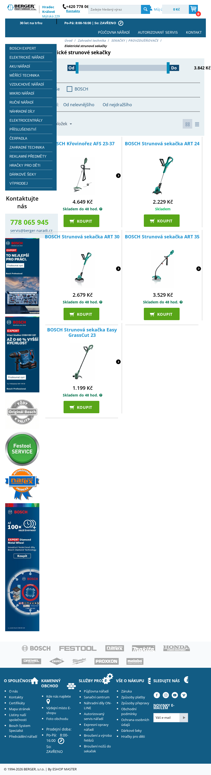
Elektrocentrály (26, 120)
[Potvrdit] (184, 717)
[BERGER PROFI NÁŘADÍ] (22, 8)
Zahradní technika (92, 40)
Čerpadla (18, 138)
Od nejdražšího (117, 104)
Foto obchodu (57, 718)
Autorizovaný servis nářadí (94, 716)
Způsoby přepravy (135, 703)
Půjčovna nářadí (114, 32)
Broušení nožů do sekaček (97, 748)
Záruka (126, 691)
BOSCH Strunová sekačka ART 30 (82, 237)
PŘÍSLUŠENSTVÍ (23, 129)
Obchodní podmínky (129, 711)
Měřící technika (24, 75)
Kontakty (16, 697)
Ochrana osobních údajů (135, 722)
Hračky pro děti (25, 165)
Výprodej (19, 183)
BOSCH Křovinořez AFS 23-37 (82, 144)
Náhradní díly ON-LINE (97, 705)
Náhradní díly (22, 111)
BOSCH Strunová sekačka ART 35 (162, 237)
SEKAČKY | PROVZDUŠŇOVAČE (134, 40)
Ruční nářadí (21, 102)
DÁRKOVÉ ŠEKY (23, 174)
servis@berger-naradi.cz (31, 230)
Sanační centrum (97, 697)
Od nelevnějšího (78, 104)
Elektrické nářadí (27, 57)
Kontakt (194, 32)
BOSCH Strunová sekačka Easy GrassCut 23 (82, 332)
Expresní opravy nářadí (96, 727)
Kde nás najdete (58, 696)
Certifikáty (17, 703)
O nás (13, 691)
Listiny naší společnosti (18, 717)
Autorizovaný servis (158, 32)
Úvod (68, 40)
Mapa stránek (19, 709)
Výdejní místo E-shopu (58, 710)
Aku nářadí (20, 66)
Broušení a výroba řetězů (98, 738)
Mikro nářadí (22, 93)
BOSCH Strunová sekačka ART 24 (162, 144)
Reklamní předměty (28, 156)
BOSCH (81, 89)
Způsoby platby (133, 697)
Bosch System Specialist (19, 728)
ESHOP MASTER (64, 769)
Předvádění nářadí (23, 736)
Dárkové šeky (131, 730)
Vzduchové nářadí (27, 84)
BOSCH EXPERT (23, 48)
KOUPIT (82, 221)
